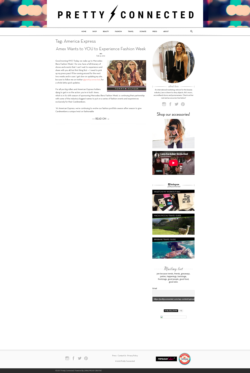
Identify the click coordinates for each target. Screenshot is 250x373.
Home (84, 31)
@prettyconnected (91, 80)
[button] (191, 31)
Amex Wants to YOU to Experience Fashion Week (101, 49)
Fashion (118, 31)
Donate (143, 31)
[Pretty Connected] (125, 13)
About (166, 31)
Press (154, 31)
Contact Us (122, 356)
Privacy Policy (132, 356)
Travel (130, 31)
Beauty (106, 31)
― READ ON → (101, 119)
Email (154, 288)
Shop (94, 31)
